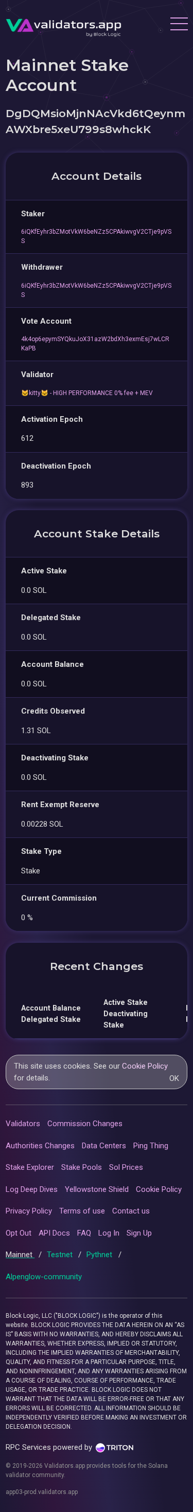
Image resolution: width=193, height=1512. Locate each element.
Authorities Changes (40, 1145)
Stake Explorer (30, 1167)
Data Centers (104, 1145)
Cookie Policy (145, 1066)
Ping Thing (150, 1145)
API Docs (54, 1233)
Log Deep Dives (32, 1189)
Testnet (61, 1254)
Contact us (131, 1211)
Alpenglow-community (44, 1276)
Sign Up (139, 1233)
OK (174, 1078)
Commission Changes (84, 1123)
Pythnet (100, 1254)
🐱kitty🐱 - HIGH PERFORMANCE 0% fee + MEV (87, 393)
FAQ (84, 1233)
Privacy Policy (29, 1211)
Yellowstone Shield (97, 1189)
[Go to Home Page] (63, 25)
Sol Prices (126, 1167)
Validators (23, 1123)
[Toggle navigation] (178, 25)
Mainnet (20, 1254)
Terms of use (82, 1211)
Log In (108, 1233)
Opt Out (18, 1233)
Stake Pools (81, 1167)
